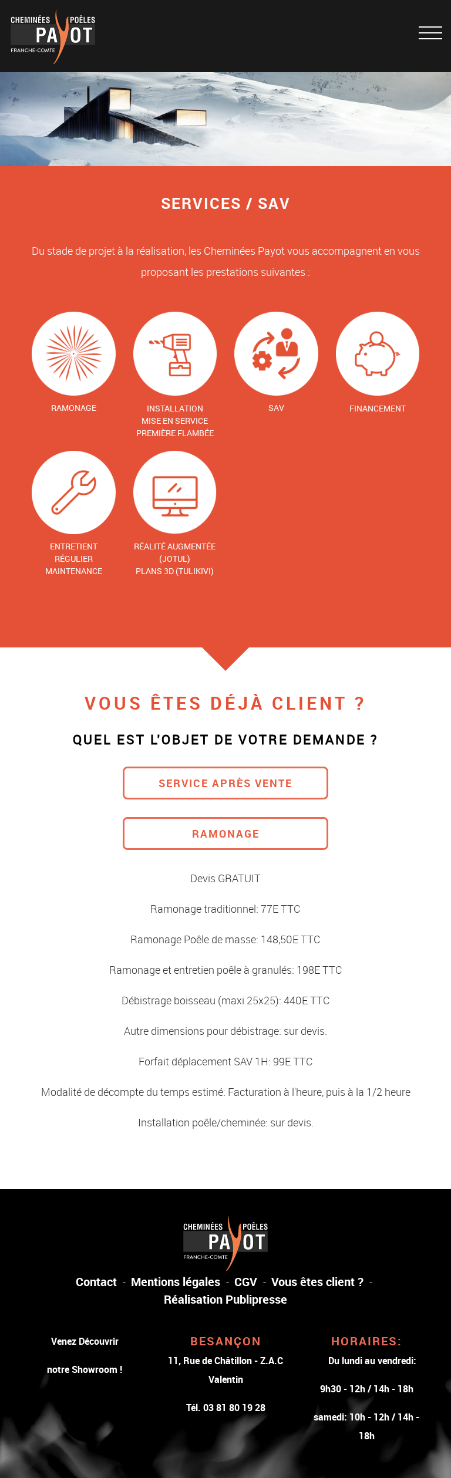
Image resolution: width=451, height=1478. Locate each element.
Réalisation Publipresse (225, 1299)
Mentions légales (175, 1282)
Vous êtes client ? (317, 1282)
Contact (96, 1282)
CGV (245, 1282)
